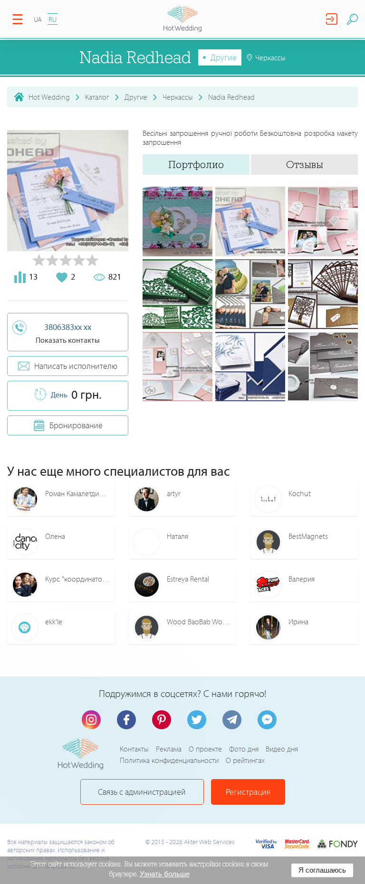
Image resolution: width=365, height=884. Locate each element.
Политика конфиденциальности (169, 760)
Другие (224, 57)
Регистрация (248, 791)
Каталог (97, 97)
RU (52, 19)
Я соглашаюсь (322, 870)
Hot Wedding (49, 97)
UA (38, 19)
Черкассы (178, 97)
